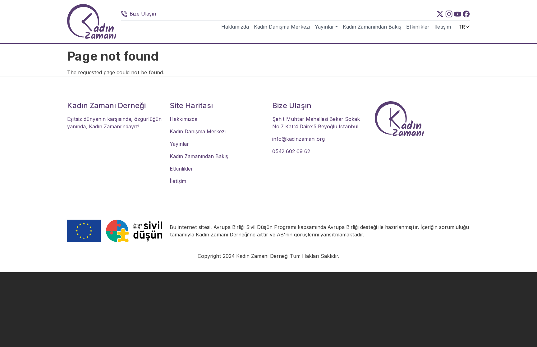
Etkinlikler (417, 27)
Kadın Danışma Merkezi (282, 27)
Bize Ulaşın (143, 14)
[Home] (91, 21)
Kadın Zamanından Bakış (372, 27)
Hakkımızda (235, 27)
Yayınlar (324, 27)
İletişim (442, 27)
